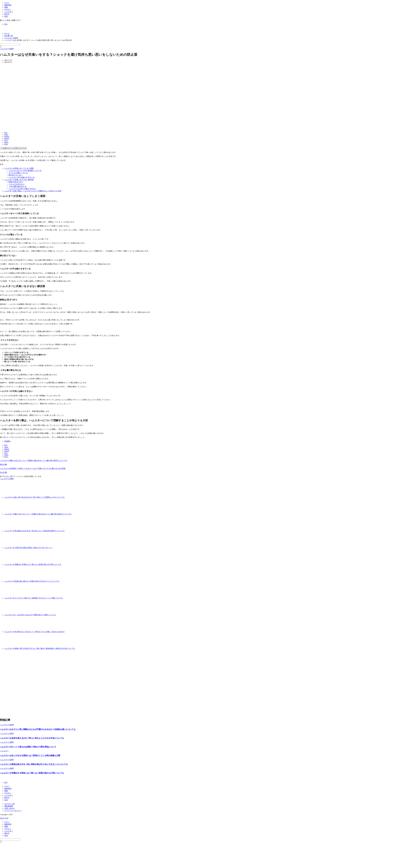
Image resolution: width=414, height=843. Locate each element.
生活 (6, 16)
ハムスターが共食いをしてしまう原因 (19, 168)
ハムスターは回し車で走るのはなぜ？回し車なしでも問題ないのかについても (34, 497)
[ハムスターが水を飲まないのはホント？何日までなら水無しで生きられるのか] (73, 632)
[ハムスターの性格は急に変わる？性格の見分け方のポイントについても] (68, 581)
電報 (6, 7)
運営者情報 (8, 806)
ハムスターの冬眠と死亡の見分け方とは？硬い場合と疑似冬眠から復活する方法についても (39, 648)
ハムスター (8, 12)
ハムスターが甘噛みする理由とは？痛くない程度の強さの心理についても (32, 564)
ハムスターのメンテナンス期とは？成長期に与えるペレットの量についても (33, 598)
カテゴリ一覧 (9, 804)
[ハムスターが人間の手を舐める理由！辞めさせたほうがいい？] (61, 548)
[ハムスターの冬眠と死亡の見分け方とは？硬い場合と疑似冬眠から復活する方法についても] (83, 648)
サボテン (7, 9)
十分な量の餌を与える (17, 186)
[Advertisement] (64, 683)
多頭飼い (7, 441)
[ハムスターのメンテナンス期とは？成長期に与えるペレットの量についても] (71, 598)
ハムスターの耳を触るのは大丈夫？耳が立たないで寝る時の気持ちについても (34, 531)
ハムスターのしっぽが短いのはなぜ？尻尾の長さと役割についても (30, 615)
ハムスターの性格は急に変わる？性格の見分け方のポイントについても (32, 581)
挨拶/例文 (8, 5)
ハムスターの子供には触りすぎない (22, 189)
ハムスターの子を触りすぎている (21, 177)
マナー (6, 3)
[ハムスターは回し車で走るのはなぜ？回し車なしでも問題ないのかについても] (73, 497)
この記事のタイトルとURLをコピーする (13, 148)
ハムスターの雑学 (7, 479)
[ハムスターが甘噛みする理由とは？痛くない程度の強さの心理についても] (69, 564)
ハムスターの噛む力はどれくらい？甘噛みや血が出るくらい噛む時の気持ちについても (38, 514)
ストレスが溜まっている (18, 173)
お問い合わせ (9, 808)
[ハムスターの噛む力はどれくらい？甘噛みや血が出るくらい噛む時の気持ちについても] (80, 514)
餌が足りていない (15, 175)
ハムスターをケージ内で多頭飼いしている (25, 170)
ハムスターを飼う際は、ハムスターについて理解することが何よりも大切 (32, 191)
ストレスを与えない (17, 184)
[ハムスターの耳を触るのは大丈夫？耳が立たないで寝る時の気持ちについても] (73, 531)
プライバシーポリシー (13, 811)
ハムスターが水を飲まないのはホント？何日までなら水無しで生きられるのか (34, 632)
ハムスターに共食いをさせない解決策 (19, 180)
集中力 (6, 14)
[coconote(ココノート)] (20, 30)
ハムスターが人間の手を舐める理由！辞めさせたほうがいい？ (28, 548)
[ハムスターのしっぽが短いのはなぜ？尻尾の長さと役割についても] (64, 615)
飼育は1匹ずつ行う (16, 182)
